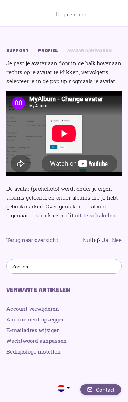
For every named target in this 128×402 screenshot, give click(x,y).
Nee (117, 239)
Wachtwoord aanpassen (36, 340)
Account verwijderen (32, 308)
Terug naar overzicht (32, 239)
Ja (105, 239)
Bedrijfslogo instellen (33, 351)
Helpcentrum (71, 14)
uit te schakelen (95, 215)
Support (17, 50)
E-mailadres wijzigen (33, 330)
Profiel (48, 50)
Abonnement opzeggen (35, 319)
